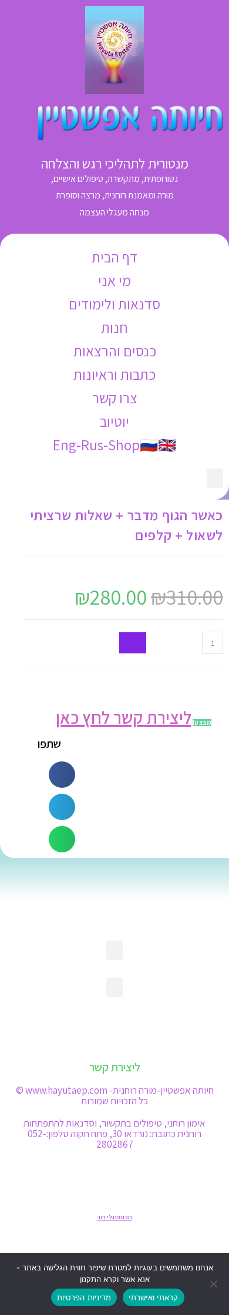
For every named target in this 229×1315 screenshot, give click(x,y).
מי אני (114, 280)
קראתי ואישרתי (153, 1297)
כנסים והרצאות (114, 350)
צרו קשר (114, 397)
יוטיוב (114, 421)
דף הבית (114, 257)
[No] (214, 1284)
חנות (114, 327)
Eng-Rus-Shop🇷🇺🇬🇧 (114, 444)
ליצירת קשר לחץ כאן (123, 717)
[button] (215, 478)
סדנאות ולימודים (114, 303)
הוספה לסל (133, 643)
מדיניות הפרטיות (84, 1297)
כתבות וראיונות (114, 374)
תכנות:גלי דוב (114, 1217)
